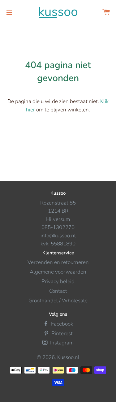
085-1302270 (58, 227)
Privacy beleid (58, 281)
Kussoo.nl (68, 357)
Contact (58, 291)
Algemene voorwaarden (58, 271)
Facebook (61, 323)
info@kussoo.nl (58, 235)
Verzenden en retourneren (58, 262)
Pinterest (61, 333)
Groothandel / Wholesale (58, 300)
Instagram (61, 342)
